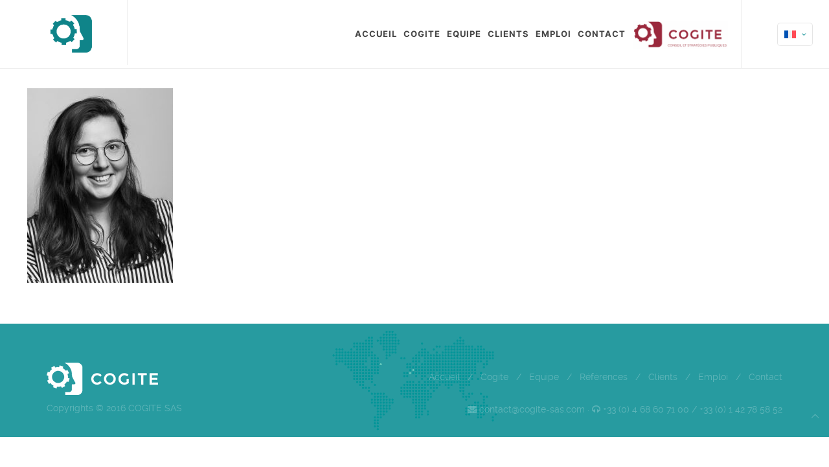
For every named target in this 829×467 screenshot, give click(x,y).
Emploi (713, 377)
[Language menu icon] (795, 34)
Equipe (544, 377)
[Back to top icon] (815, 416)
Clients (662, 377)
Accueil (444, 377)
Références (604, 377)
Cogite (494, 377)
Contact (765, 377)
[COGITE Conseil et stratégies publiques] (70, 32)
